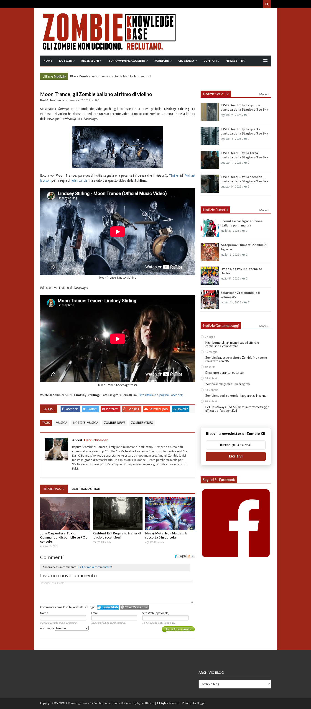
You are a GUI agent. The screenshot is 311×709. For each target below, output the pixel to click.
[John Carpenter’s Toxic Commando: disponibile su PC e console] (65, 513)
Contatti (211, 60)
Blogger (200, 703)
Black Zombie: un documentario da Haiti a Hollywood (110, 76)
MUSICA (61, 422)
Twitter (92, 409)
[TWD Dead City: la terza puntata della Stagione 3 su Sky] (210, 160)
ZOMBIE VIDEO (142, 422)
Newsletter (235, 60)
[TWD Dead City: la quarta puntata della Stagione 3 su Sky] (210, 136)
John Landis (79, 180)
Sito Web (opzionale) (155, 613)
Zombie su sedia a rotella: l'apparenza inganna (235, 395)
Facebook (72, 409)
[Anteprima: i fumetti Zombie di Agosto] (210, 252)
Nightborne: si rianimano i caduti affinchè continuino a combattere (232, 344)
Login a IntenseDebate (108, 607)
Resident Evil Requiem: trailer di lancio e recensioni (117, 535)
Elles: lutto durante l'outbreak (224, 372)
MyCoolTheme (145, 703)
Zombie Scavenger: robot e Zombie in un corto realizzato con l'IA (236, 359)
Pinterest (112, 409)
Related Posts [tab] (53, 488)
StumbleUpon (159, 409)
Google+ (133, 409)
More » (61, 77)
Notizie (65, 60)
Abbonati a (47, 628)
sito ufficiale (147, 395)
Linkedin (182, 409)
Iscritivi (236, 456)
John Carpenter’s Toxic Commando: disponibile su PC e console (63, 537)
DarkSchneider (51, 100)
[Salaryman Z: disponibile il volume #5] (210, 299)
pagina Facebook (171, 395)
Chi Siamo (186, 60)
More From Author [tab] (85, 488)
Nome (44, 613)
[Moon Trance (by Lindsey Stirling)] (117, 147)
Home (47, 60)
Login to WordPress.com (134, 607)
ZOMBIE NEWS (114, 422)
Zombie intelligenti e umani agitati (227, 384)
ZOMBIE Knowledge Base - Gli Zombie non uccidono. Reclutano (95, 703)
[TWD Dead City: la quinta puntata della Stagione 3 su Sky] (210, 112)
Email (94, 613)
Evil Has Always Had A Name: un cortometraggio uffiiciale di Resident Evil (237, 408)
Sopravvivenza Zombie (127, 60)
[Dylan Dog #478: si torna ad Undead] (210, 276)
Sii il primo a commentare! (95, 567)
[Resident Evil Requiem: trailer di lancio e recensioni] (118, 513)
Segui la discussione (191, 556)
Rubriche (161, 60)
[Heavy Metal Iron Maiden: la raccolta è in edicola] (170, 513)
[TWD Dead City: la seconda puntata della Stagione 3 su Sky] (210, 184)
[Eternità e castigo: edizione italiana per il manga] (210, 228)
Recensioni (90, 60)
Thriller (174, 175)
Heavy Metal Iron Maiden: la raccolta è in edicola (166, 535)
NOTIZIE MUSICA (85, 422)
